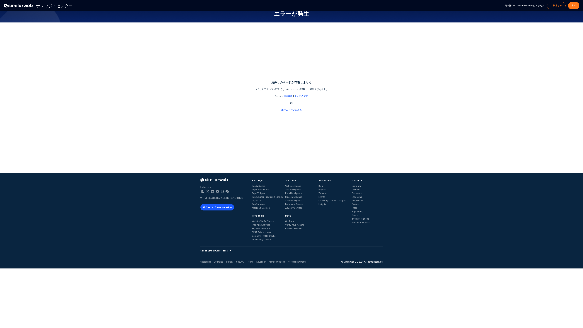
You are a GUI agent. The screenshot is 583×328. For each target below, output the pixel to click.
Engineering (357, 211)
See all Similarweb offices (214, 250)
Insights (322, 204)
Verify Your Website (294, 225)
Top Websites (258, 186)
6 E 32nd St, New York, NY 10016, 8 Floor (224, 198)
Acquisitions (357, 200)
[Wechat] (227, 191)
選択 (573, 5)
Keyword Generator (261, 228)
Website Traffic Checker (263, 221)
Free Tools (258, 215)
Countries (218, 262)
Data (288, 215)
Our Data (289, 221)
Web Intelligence (293, 186)
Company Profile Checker (264, 236)
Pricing (355, 215)
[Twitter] (208, 191)
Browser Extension (294, 228)
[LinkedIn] (212, 191)
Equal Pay (261, 262)
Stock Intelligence (293, 200)
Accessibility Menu (297, 262)
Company (356, 186)
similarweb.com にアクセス (531, 5)
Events (322, 197)
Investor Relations (360, 219)
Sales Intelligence (293, 197)
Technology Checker (261, 239)
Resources (325, 180)
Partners (356, 189)
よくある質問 (301, 96)
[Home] (223, 180)
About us (357, 180)
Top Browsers (258, 204)
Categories (205, 262)
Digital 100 (257, 200)
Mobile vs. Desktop (261, 208)
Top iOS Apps (258, 193)
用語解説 (288, 96)
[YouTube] (217, 191)
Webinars (323, 193)
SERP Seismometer (261, 232)
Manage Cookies (277, 262)
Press (354, 208)
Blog (321, 186)
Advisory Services (293, 208)
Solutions (290, 180)
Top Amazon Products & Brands (267, 197)
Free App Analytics (261, 225)
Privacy (229, 262)
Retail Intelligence (293, 193)
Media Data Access (361, 222)
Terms (250, 262)
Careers (355, 204)
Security (240, 262)
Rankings (257, 180)
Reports (322, 189)
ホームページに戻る (291, 109)
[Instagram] (222, 191)
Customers (357, 193)
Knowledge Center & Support (332, 200)
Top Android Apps (260, 189)
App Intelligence (293, 189)
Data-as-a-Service (294, 204)
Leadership (357, 197)
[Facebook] (203, 191)
